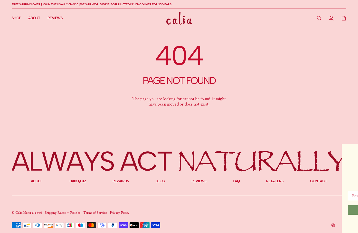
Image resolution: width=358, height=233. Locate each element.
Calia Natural (25, 212)
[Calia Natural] (179, 18)
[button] (319, 18)
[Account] (331, 18)
